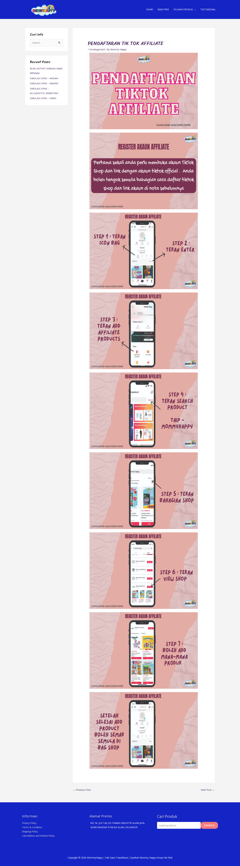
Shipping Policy (30, 831)
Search (209, 825)
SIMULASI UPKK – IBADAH (44, 83)
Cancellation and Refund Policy (38, 835)
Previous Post (82, 789)
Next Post (207, 789)
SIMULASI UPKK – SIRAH (43, 98)
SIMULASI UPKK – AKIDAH (44, 78)
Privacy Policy (29, 823)
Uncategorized (97, 49)
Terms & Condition (32, 827)
